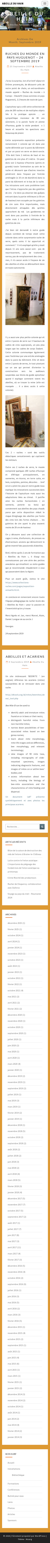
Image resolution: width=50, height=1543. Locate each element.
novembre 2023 (15, 953)
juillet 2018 (13, 1155)
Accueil (11, 1462)
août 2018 (12, 1149)
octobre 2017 (14, 1210)
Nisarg (29, 1539)
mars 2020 (12, 1063)
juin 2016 (12, 1296)
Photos (11, 1508)
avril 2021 (12, 1002)
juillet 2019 (13, 1094)
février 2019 (13, 1112)
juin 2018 (12, 1161)
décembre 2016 (15, 1265)
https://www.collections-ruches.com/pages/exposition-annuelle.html (20, 586)
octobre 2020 (14, 1027)
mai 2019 (12, 1100)
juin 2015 (12, 1357)
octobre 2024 (14, 935)
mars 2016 (12, 1314)
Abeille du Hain (12, 3)
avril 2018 (12, 1174)
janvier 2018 (13, 1192)
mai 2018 (12, 1167)
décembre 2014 (15, 1394)
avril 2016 (12, 1308)
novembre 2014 (15, 1400)
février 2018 (13, 1186)
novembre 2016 (15, 1271)
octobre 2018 (14, 1137)
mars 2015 (12, 1375)
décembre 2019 (15, 1076)
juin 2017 (12, 1235)
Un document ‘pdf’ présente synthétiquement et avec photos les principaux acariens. (25, 800)
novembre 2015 (15, 1333)
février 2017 (13, 1259)
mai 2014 (12, 1424)
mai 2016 (12, 1302)
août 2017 (12, 1223)
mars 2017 (12, 1253)
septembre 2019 (15, 1088)
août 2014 (12, 1412)
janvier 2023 (13, 972)
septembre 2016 (15, 1284)
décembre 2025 (15, 923)
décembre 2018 (15, 1125)
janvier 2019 (13, 1118)
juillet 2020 (13, 1039)
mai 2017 (12, 1241)
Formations (13, 1483)
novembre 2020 (15, 1021)
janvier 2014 (13, 1437)
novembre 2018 (15, 1131)
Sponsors (12, 1520)
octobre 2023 (14, 959)
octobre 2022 (14, 978)
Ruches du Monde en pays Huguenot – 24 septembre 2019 (25, 57)
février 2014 (13, 1431)
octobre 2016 (14, 1278)
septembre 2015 (15, 1345)
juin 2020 (12, 1045)
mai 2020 (12, 1051)
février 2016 (13, 1320)
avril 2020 (12, 1057)
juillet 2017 (13, 1229)
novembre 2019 (15, 1082)
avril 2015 (12, 1369)
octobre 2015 (14, 1339)
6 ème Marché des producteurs (22, 877)
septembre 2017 (15, 1216)
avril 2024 (12, 941)
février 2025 (13, 929)
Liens (10, 1502)
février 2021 (13, 1008)
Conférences (14, 1489)
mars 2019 (12, 1106)
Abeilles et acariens (25, 656)
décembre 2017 (15, 1198)
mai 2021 (12, 996)
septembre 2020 (15, 1033)
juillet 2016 (13, 1290)
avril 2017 (12, 1247)
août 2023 (12, 966)
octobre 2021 (14, 990)
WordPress (40, 1536)
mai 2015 (12, 1363)
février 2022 (13, 984)
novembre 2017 (15, 1204)
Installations (14, 1468)
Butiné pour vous (16, 1496)
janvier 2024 (13, 947)
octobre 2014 (14, 1406)
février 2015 (13, 1382)
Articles (11, 1514)
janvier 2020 (13, 1070)
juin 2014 (12, 1418)
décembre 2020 (15, 1014)
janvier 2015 (13, 1388)
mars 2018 (12, 1180)
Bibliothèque (18, 1475)
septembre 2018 (15, 1143)
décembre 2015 (15, 1327)
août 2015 (12, 1351)
